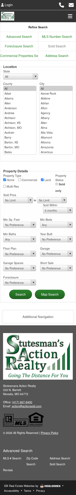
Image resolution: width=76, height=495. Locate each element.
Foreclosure (11, 277)
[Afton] (56, 108)
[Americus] (56, 152)
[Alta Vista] (56, 132)
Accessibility (11, 491)
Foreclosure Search (19, 46)
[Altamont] (56, 137)
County (7, 84)
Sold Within (50, 205)
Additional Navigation (38, 316)
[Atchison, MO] (19, 127)
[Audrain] (19, 132)
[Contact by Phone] (61, 4)
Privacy (40, 491)
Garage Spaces (13, 263)
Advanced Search (19, 36)
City (42, 84)
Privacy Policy (49, 433)
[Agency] (56, 112)
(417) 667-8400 (22, 402)
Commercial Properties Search (19, 55)
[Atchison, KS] (19, 122)
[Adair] (19, 93)
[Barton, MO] (19, 147)
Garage (45, 248)
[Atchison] (19, 117)
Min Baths (9, 234)
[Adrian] (56, 103)
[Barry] (19, 137)
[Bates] (19, 152)
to (35, 200)
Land (47, 180)
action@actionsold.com (27, 406)
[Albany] (56, 117)
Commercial (29, 180)
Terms (27, 491)
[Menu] (70, 16)
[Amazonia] (56, 147)
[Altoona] (56, 142)
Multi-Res (12, 186)
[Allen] (19, 103)
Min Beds (46, 219)
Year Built (46, 234)
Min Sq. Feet (11, 219)
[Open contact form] (71, 4)
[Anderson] (19, 108)
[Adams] (19, 98)
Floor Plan (9, 248)
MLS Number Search (57, 36)
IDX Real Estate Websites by (21, 486)
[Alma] (56, 127)
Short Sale (47, 263)
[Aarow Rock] (56, 93)
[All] (19, 88)
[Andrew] (19, 112)
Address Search (57, 55)
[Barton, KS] (19, 142)
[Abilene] (56, 98)
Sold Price (9, 195)
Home (10, 180)
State (6, 71)
